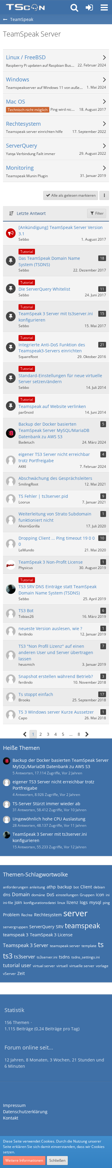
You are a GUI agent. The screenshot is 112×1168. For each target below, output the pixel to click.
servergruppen (15, 926)
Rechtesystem (48, 914)
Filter (99, 213)
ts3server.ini (47, 957)
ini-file (8, 902)
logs (84, 902)
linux (61, 902)
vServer (9, 973)
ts (101, 944)
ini (108, 894)
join (18, 902)
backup (64, 887)
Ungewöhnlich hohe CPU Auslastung (49, 819)
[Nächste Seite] (87, 734)
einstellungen (67, 894)
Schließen (57, 1160)
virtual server (44, 965)
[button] (104, 7)
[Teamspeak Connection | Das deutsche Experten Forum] (25, 7)
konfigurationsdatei (40, 902)
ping (106, 902)
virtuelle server (81, 965)
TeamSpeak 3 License (51, 935)
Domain (21, 894)
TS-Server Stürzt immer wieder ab (46, 803)
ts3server (24, 956)
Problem (11, 914)
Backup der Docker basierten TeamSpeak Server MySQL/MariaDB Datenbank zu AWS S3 (61, 763)
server (75, 913)
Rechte (27, 914)
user (26, 965)
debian (99, 887)
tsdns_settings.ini (85, 957)
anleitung (37, 887)
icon (100, 894)
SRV (59, 926)
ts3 (8, 956)
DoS (50, 894)
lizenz (72, 902)
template (89, 945)
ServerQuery (41, 926)
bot (76, 887)
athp (51, 887)
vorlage (102, 965)
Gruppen (87, 894)
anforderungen (15, 887)
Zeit (21, 973)
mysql (95, 902)
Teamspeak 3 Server (25, 945)
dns (6, 894)
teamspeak (82, 925)
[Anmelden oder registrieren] (89, 7)
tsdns (64, 957)
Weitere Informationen (24, 1160)
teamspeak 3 (15, 935)
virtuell (62, 965)
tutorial (11, 965)
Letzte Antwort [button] (31, 213)
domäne (38, 894)
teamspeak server (65, 945)
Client (86, 887)
